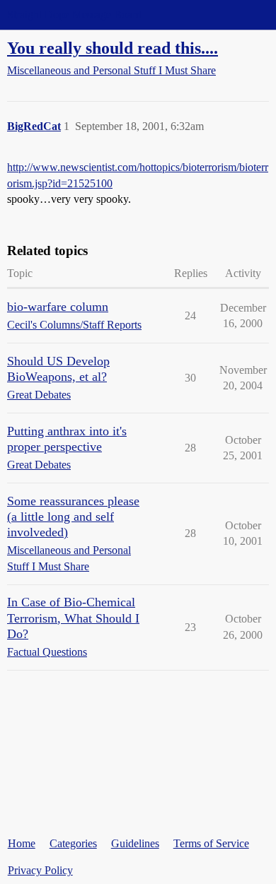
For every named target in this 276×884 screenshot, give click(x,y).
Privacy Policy (40, 870)
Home (21, 843)
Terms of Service (211, 843)
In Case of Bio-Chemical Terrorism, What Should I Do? (73, 617)
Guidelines (135, 843)
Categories (73, 843)
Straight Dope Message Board (74, 14)
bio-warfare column (57, 307)
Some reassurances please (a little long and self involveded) (73, 516)
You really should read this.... (112, 47)
